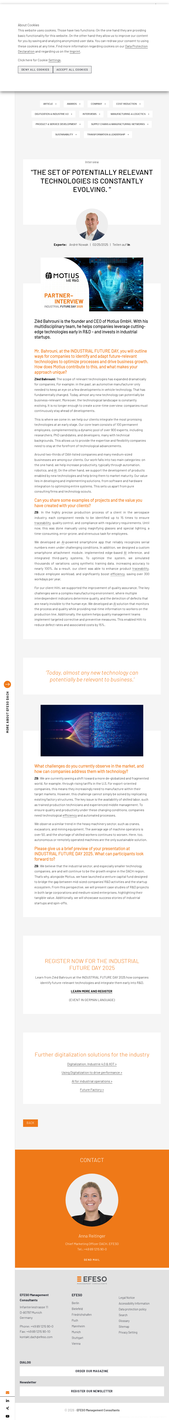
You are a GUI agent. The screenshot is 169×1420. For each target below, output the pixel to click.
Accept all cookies (72, 69)
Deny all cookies (35, 69)
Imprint (75, 51)
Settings (54, 60)
